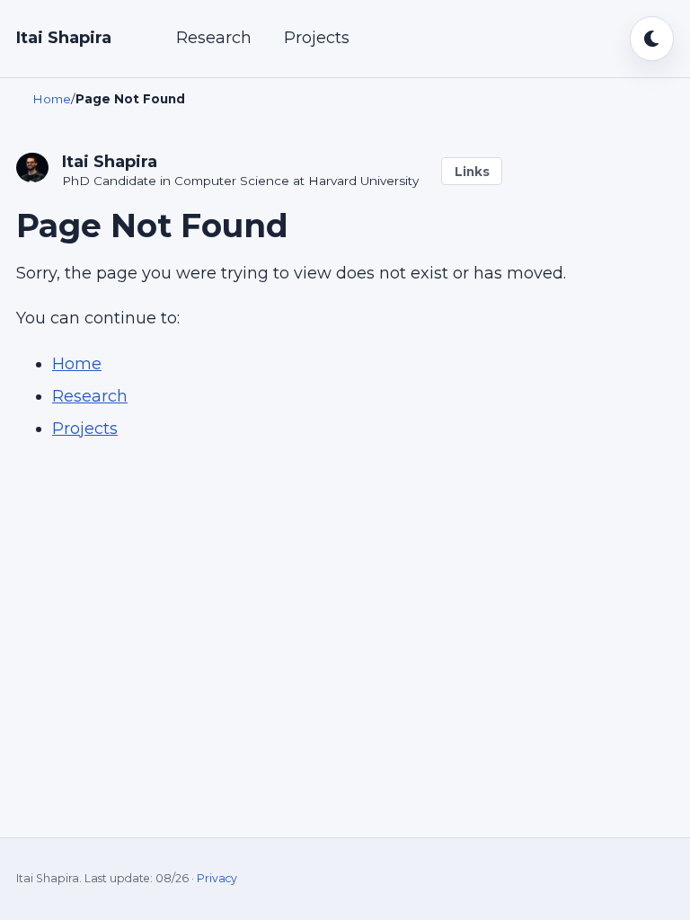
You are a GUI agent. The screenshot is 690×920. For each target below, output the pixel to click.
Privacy (217, 878)
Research (214, 38)
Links (472, 171)
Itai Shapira (63, 38)
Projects (316, 38)
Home (77, 364)
